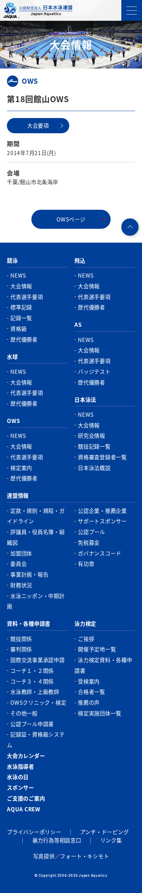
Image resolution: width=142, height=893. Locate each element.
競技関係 (21, 638)
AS (78, 324)
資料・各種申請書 (28, 623)
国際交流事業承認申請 (37, 660)
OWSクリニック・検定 (38, 702)
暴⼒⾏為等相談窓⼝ (56, 840)
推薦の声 (89, 702)
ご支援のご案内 (26, 798)
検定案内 (21, 467)
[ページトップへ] (130, 227)
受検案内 (89, 681)
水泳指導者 (20, 766)
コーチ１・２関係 (32, 670)
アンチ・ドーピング (104, 832)
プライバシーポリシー (34, 832)
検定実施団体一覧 (99, 713)
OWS (13, 420)
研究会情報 (91, 435)
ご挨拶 (86, 638)
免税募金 (89, 542)
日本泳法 (85, 399)
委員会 (18, 563)
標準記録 (21, 307)
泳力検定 (85, 623)
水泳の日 (18, 777)
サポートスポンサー (102, 521)
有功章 (86, 563)
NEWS (18, 275)
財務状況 (21, 585)
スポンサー (20, 787)
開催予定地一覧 (97, 649)
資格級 (18, 328)
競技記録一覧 (94, 446)
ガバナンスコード (99, 553)
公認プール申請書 (32, 724)
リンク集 (111, 840)
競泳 (12, 260)
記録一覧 (21, 318)
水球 (12, 356)
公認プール (91, 531)
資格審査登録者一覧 (102, 457)
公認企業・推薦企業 (102, 510)
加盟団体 (21, 553)
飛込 (79, 260)
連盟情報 (18, 495)
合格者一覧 (91, 691)
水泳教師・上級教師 (34, 691)
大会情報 (21, 286)
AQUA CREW (23, 809)
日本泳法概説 (94, 467)
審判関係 (21, 649)
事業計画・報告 (29, 574)
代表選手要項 (26, 296)
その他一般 (24, 713)
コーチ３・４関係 (32, 681)
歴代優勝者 (24, 339)
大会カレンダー (26, 755)
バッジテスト (94, 371)
